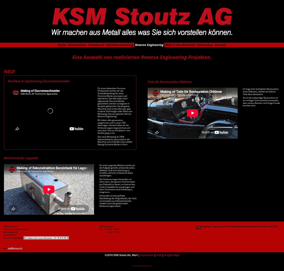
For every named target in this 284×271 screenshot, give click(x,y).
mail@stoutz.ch (15, 248)
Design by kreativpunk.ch (142, 266)
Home (62, 45)
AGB (158, 255)
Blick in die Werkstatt (180, 45)
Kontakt (220, 45)
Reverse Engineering (149, 45)
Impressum (147, 255)
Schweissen (96, 45)
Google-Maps (171, 255)
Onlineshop (205, 45)
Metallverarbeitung (119, 45)
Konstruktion (77, 45)
